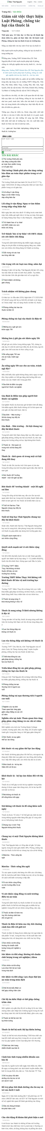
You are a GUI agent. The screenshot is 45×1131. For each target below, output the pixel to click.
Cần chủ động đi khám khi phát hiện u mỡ (22, 1117)
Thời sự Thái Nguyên (18, 6)
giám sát (9, 128)
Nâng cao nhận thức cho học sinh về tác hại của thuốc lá (21, 46)
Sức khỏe (17, 12)
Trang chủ (6, 12)
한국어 (40, 2)
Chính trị (31, 6)
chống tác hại (34, 128)
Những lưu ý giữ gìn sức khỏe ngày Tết (21, 338)
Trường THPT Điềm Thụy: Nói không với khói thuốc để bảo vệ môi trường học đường (21, 580)
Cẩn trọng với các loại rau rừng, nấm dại (22, 264)
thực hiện (17, 128)
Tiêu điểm (5, 6)
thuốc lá (4, 131)
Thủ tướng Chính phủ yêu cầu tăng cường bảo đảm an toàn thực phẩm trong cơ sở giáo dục (22, 173)
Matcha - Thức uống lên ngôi (16, 866)
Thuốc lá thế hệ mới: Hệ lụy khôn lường (21, 1029)
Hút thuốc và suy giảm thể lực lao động (21, 748)
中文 (35, 2)
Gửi (3, 152)
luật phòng (25, 128)
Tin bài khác (10, 155)
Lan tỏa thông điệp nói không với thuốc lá (22, 640)
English (30, 2)
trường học (12, 131)
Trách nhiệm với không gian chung (19, 291)
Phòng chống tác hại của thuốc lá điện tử (22, 318)
